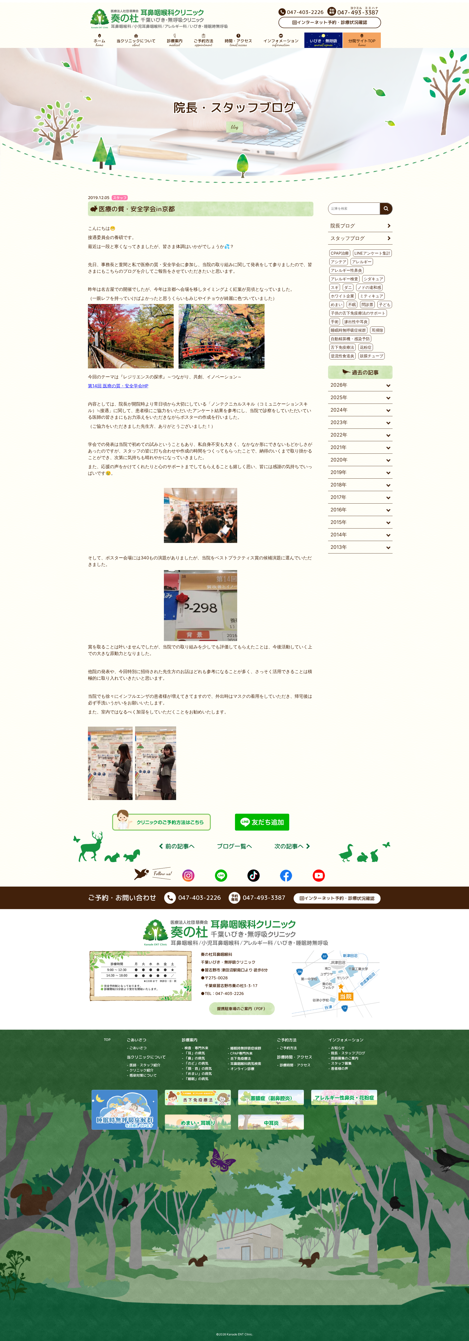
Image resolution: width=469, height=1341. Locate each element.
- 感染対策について (142, 1075)
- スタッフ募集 (340, 1063)
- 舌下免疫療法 (239, 1058)
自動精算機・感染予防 (350, 338)
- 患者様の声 (338, 1068)
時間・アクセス (238, 42)
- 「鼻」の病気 (193, 1058)
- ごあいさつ (137, 1047)
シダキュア (373, 278)
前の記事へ (180, 846)
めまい (336, 304)
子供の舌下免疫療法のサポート (358, 313)
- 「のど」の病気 (195, 1063)
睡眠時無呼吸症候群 (348, 330)
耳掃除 (377, 330)
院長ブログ (342, 226)
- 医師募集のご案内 (343, 1058)
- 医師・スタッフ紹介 (143, 1064)
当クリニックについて (136, 42)
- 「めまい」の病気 (197, 1073)
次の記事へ (289, 846)
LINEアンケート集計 (372, 253)
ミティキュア (371, 295)
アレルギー (362, 261)
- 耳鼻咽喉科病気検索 (244, 1063)
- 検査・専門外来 (195, 1047)
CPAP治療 (340, 253)
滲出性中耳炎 (356, 321)
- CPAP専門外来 (240, 1053)
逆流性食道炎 (342, 355)
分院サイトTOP (361, 42)
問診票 (367, 304)
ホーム (99, 42)
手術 (335, 321)
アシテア (338, 261)
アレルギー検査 (344, 278)
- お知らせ (336, 1048)
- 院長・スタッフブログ (346, 1053)
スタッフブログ (347, 238)
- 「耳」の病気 (193, 1052)
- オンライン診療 (241, 1068)
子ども (385, 304)
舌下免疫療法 (342, 347)
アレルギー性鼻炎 (346, 270)
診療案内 (174, 42)
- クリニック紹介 (140, 1070)
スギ (335, 287)
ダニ (348, 287)
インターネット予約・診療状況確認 (332, 23)
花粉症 (366, 347)
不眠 (352, 304)
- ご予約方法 (287, 1048)
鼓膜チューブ (371, 355)
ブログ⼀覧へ (234, 846)
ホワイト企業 (342, 295)
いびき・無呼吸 (323, 42)
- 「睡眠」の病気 (195, 1078)
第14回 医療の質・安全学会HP (118, 385)
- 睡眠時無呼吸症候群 (244, 1048)
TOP (107, 1039)
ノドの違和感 (369, 287)
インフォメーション (280, 42)
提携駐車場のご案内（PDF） (242, 1008)
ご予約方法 (203, 42)
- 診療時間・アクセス (293, 1065)
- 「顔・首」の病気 (197, 1068)
